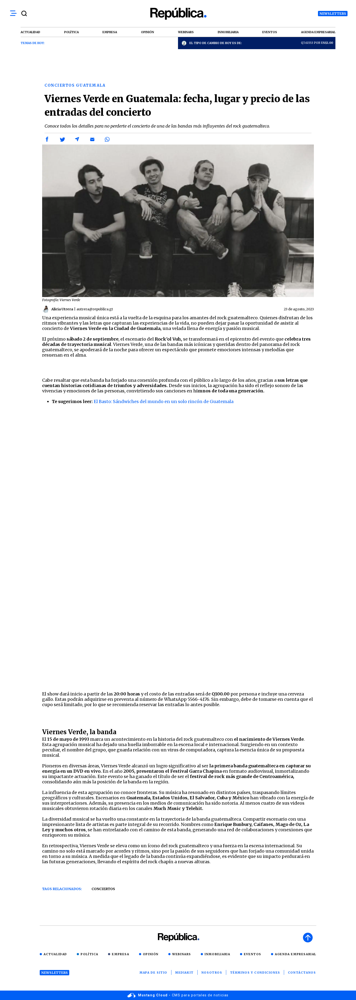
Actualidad (55, 954)
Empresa (120, 954)
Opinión (151, 954)
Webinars (181, 954)
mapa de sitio (153, 972)
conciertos (103, 889)
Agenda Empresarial (295, 954)
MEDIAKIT (184, 972)
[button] (47, 139)
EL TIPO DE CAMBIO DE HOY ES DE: (215, 43)
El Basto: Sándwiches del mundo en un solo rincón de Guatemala (163, 401)
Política (89, 954)
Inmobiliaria (217, 954)
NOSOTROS (211, 972)
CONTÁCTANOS (302, 972)
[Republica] (178, 14)
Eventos (252, 954)
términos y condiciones (255, 972)
